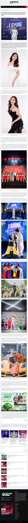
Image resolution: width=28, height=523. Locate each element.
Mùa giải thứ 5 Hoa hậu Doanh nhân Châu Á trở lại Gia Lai (15, 468)
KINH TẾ (16, 509)
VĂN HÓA (16, 518)
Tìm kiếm (25, 450)
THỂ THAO (16, 512)
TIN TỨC (16, 517)
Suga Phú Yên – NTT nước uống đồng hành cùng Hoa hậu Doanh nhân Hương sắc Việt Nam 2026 (7, 513)
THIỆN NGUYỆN (17, 513)
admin (2, 514)
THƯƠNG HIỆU (17, 516)
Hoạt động (16, 508)
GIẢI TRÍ (16, 505)
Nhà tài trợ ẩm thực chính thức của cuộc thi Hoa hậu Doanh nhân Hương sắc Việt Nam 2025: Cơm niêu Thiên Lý (22, 440)
